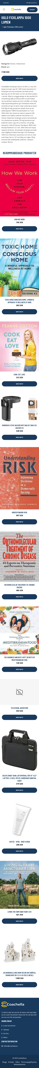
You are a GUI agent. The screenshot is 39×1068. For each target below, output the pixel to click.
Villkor (17, 1062)
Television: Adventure (19, 708)
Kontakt (11, 1062)
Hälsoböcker (20, 64)
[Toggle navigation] (4, 9)
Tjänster (6, 1030)
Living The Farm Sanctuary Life (20, 912)
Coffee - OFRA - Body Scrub (19, 842)
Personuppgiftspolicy (29, 1062)
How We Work (19, 219)
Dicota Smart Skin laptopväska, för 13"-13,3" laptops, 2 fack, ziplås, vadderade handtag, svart (19, 778)
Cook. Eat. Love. (19, 374)
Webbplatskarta (19, 1064)
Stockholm (6, 3)
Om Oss (6, 1034)
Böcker (13, 64)
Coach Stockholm (9, 1026)
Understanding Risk (19, 512)
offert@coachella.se (31, 3)
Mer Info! (19, 78)
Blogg (4, 1062)
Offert (32, 10)
